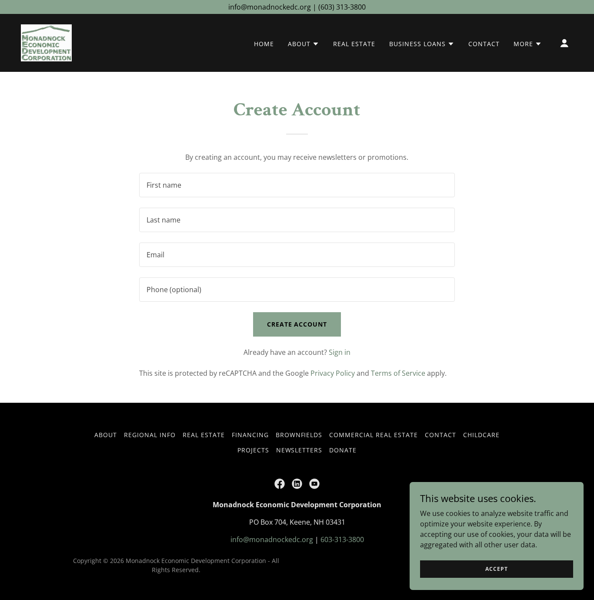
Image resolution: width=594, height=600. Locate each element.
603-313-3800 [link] (342, 539)
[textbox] (296, 185)
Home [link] (264, 44)
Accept (496, 569)
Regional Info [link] (150, 435)
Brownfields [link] (299, 435)
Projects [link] (253, 450)
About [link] (105, 435)
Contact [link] (484, 44)
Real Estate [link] (354, 44)
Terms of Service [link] (398, 373)
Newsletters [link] (299, 450)
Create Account (297, 324)
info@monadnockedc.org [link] (271, 539)
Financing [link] (250, 435)
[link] (46, 42)
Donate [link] (343, 450)
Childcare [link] (481, 435)
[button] (303, 44)
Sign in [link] (339, 352)
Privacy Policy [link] (332, 373)
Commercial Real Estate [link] (373, 435)
